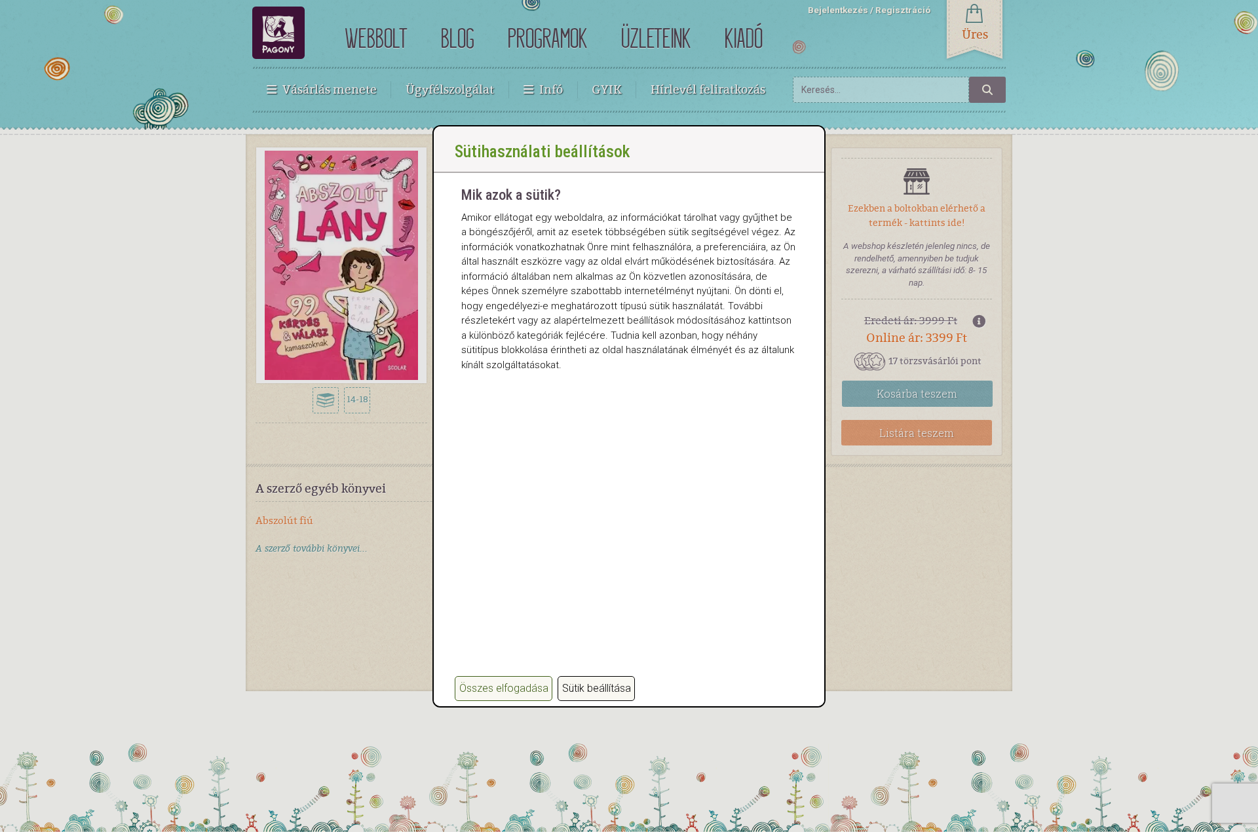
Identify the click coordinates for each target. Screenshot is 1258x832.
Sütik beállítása (596, 688)
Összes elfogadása (503, 688)
